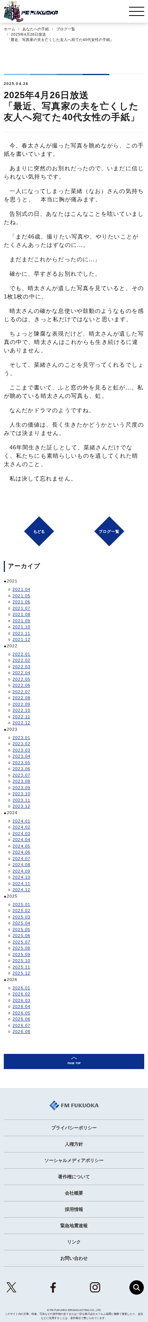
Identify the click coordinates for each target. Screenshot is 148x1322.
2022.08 (21, 698)
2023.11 (21, 800)
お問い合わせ (74, 1258)
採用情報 (74, 1209)
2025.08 (21, 948)
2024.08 (21, 864)
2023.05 (21, 762)
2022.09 (21, 704)
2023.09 (21, 787)
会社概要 (74, 1193)
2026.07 (21, 1025)
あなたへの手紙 (35, 29)
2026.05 (21, 1013)
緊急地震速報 (74, 1225)
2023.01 (21, 737)
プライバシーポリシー (74, 1127)
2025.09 (21, 954)
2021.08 (21, 614)
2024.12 (21, 889)
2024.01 (21, 821)
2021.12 (21, 639)
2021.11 (21, 633)
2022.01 (21, 654)
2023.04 (21, 756)
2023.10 (21, 793)
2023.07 (21, 775)
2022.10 (21, 710)
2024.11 (21, 883)
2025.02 (21, 910)
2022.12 (21, 723)
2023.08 (21, 781)
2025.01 (21, 904)
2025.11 (21, 967)
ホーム (9, 29)
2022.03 (21, 666)
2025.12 (21, 973)
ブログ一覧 (65, 29)
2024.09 (21, 871)
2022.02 (21, 660)
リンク (74, 1242)
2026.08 (21, 1031)
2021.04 (21, 589)
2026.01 (21, 988)
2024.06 (21, 852)
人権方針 (74, 1144)
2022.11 (21, 716)
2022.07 (21, 691)
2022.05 (21, 679)
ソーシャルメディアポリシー (74, 1160)
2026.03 (21, 1000)
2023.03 (21, 750)
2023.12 (21, 806)
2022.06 (21, 685)
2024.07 (21, 858)
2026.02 (21, 994)
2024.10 (21, 877)
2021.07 (21, 608)
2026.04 (21, 1006)
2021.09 (21, 621)
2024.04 (21, 839)
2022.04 (21, 672)
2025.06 (21, 935)
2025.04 (21, 923)
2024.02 (21, 827)
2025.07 (21, 942)
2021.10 (21, 627)
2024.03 (21, 833)
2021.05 (21, 595)
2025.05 (21, 929)
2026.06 (21, 1019)
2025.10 (21, 960)
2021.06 (21, 602)
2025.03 (21, 917)
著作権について (74, 1176)
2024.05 (21, 846)
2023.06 (21, 768)
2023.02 (21, 743)
